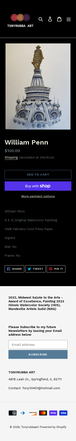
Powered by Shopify (53, 427)
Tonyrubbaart (30, 427)
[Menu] (68, 19)
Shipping (11, 157)
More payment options (38, 196)
